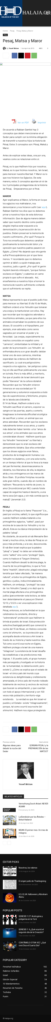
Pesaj (12, 31)
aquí (44, 207)
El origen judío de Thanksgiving (32, 881)
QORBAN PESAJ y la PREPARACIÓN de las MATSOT (38, 748)
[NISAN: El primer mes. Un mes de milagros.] (9, 833)
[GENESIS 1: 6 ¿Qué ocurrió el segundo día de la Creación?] (9, 933)
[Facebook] (14, 55)
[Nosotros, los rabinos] (9, 871)
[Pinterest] (27, 55)
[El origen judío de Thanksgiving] (9, 884)
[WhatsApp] (34, 55)
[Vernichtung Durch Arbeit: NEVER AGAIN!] (9, 807)
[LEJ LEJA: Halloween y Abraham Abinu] (9, 897)
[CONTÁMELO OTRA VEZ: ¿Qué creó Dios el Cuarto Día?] (9, 946)
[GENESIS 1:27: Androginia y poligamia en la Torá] (9, 919)
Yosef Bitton (14, 48)
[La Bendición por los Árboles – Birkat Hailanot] (9, 820)
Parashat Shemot (7, 810)
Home (5, 31)
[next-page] (9, 843)
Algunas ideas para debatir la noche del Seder (12, 748)
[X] (21, 55)
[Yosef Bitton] (5, 48)
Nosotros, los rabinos (28, 868)
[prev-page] (4, 843)
